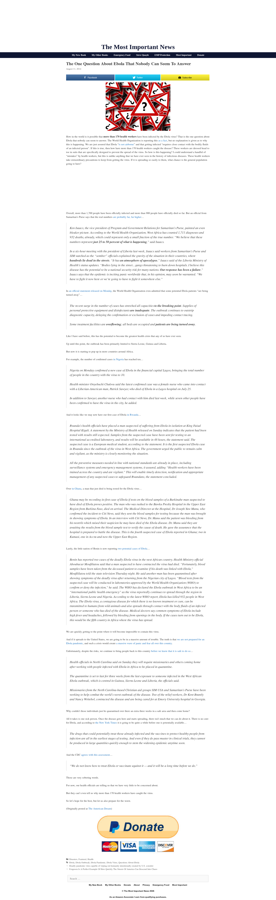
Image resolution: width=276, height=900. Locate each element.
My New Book (79, 55)
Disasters (73, 859)
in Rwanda (132, 414)
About (137, 885)
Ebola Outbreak (83, 862)
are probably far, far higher (127, 217)
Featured (82, 859)
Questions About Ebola (128, 862)
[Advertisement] (138, 23)
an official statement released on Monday (90, 290)
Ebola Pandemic (98, 862)
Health (90, 859)
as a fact (162, 140)
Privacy (146, 885)
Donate (200, 55)
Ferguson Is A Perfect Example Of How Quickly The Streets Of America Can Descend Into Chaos (113, 869)
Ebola (71, 862)
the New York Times (106, 722)
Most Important (183, 55)
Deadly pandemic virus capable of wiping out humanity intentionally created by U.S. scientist (111, 865)
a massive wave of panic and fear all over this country (144, 643)
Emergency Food (122, 55)
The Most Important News (138, 47)
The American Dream (99, 808)
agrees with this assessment (95, 754)
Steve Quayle (142, 55)
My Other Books (100, 55)
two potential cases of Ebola (132, 548)
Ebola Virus (112, 862)
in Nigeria (118, 359)
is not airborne (126, 144)
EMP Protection (162, 55)
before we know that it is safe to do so (170, 651)
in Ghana (76, 488)
